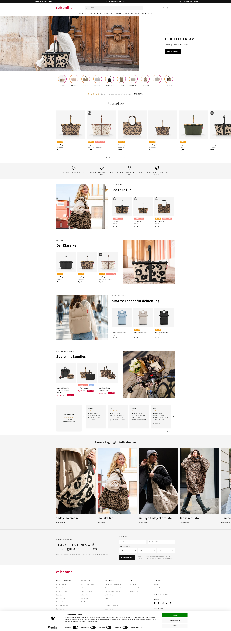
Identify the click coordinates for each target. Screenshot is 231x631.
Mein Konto (84, 598)
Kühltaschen (60, 598)
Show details (135, 627)
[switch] (93, 627)
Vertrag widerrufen (161, 594)
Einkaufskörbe (61, 584)
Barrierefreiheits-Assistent (113, 584)
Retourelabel (85, 588)
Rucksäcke (59, 595)
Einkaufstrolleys (61, 591)
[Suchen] (87, 8)
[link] (76, 486)
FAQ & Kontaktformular (88, 584)
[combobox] (114, 8)
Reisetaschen (60, 588)
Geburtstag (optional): (125, 546)
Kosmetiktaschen (62, 605)
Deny (174, 625)
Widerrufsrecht (110, 595)
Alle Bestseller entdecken (114, 158)
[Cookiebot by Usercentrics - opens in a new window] (53, 627)
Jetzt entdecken (172, 51)
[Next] (171, 128)
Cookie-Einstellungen (112, 605)
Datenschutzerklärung (148, 558)
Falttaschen (60, 609)
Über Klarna (109, 609)
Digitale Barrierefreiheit (113, 588)
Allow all (174, 615)
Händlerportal (134, 588)
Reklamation (85, 595)
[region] (129, 416)
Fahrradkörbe (60, 602)
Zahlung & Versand (87, 591)
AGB (106, 598)
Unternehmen (158, 588)
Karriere (156, 584)
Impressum (109, 602)
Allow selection (175, 620)
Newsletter (84, 602)
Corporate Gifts (134, 584)
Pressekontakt (134, 591)
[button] (82, 14)
